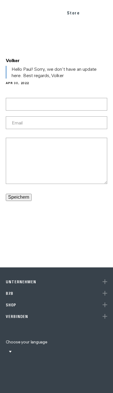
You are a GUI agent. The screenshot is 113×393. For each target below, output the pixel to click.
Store (73, 13)
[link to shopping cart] (91, 11)
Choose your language (26, 341)
